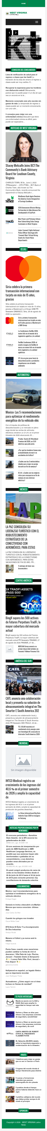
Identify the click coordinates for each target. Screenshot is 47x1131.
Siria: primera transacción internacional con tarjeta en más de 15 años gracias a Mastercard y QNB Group (29, 321)
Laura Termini (10, 987)
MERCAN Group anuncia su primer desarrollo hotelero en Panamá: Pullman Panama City (28, 649)
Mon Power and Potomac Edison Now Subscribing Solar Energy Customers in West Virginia (29, 221)
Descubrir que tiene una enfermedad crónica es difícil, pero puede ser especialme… (22, 118)
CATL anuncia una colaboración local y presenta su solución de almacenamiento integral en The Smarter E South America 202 (23, 704)
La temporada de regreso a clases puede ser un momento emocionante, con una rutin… (23, 105)
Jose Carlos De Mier (13, 913)
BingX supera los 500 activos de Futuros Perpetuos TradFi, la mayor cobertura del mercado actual (23, 624)
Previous (9, 32)
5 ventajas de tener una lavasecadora (26, 567)
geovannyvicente (12, 965)
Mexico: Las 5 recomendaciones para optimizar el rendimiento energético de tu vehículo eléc (23, 416)
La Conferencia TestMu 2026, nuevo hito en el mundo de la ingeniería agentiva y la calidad (29, 333)
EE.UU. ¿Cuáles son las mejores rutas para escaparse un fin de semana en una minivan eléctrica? (28, 476)
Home (23, 3)
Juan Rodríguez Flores (14, 976)
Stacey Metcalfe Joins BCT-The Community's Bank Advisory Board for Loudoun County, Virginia (22, 171)
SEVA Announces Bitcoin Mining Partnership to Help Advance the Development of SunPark (29, 210)
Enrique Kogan (11, 899)
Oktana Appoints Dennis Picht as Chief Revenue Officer (23, 39)
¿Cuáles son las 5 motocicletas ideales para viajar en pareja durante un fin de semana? (28, 464)
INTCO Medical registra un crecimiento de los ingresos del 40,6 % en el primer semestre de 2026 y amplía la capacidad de (23, 789)
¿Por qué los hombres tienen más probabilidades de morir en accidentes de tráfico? (29, 452)
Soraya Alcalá (11, 932)
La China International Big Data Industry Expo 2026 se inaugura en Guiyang (29, 815)
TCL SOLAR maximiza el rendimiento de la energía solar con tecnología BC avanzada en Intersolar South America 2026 (29, 730)
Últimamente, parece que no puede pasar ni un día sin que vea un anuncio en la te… (23, 91)
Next (15, 32)
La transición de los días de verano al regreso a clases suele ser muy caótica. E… (23, 78)
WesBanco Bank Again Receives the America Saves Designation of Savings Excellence (29, 199)
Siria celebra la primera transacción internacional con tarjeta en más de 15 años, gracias (22, 293)
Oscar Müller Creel (12, 921)
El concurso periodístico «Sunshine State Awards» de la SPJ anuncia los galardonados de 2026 (21, 838)
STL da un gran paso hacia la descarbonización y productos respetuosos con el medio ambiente (28, 362)
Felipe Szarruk (11, 943)
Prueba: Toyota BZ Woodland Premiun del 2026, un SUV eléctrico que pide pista (28, 441)
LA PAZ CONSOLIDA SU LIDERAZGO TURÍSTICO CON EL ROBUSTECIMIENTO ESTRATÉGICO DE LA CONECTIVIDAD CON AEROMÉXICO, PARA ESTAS (22, 537)
